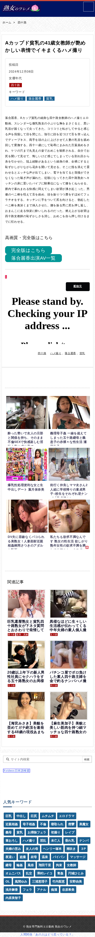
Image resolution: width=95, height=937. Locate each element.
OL (8, 881)
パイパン (59, 857)
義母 (9, 832)
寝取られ (57, 824)
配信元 (78, 286)
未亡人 (55, 840)
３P (83, 848)
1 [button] (6, 276)
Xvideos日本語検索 (16, 770)
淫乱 (43, 840)
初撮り (55, 832)
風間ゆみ (21, 881)
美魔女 (84, 824)
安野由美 (76, 881)
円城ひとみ (76, 873)
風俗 (31, 865)
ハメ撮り (17, 98)
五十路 (53, 634)
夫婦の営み (13, 848)
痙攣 (71, 824)
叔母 (34, 857)
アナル (41, 889)
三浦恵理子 (40, 881)
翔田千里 (45, 865)
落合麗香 (35, 98)
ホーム (6, 22)
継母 (9, 865)
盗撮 (23, 857)
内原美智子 (13, 898)
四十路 (22, 22)
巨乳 (9, 816)
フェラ (27, 889)
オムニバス (13, 873)
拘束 (59, 865)
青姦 (60, 873)
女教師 (71, 865)
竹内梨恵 (58, 881)
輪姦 (20, 865)
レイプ (69, 832)
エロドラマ (66, 816)
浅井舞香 (12, 889)
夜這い (10, 857)
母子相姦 (29, 824)
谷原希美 (68, 889)
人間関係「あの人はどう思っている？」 (47, 934)
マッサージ (78, 857)
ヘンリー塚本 (52, 848)
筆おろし (12, 840)
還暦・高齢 (22, 634)
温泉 (45, 857)
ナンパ (84, 840)
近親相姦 (12, 824)
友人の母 (32, 848)
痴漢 (54, 889)
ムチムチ (48, 816)
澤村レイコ (44, 873)
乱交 (29, 873)
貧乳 (49, 98)
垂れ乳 (69, 840)
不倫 (43, 824)
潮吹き (71, 848)
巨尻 (34, 816)
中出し (21, 816)
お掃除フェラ (37, 832)
